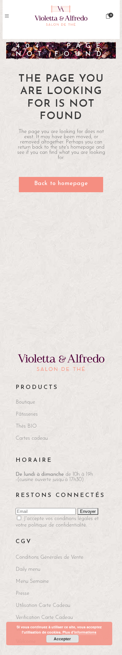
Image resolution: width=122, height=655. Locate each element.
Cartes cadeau (32, 438)
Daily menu (28, 569)
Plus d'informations (79, 632)
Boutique (25, 402)
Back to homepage (61, 184)
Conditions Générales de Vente (49, 557)
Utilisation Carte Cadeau (43, 605)
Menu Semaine (32, 581)
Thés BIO (26, 426)
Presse (22, 593)
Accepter (62, 639)
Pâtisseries (27, 414)
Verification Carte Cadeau (44, 617)
